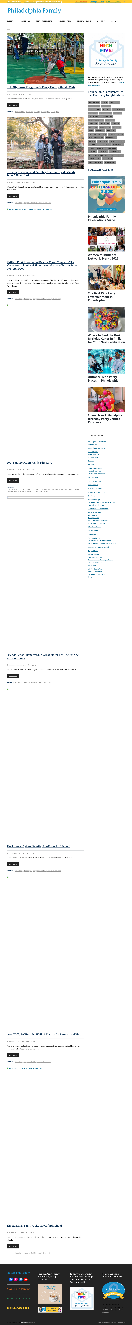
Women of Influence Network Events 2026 (103, 256)
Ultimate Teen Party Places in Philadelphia (103, 378)
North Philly (111, 137)
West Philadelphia (95, 162)
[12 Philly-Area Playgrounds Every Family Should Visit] (45, 58)
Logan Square (105, 127)
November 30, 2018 (15, 275)
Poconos (77, 489)
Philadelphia (45, 112)
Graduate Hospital (96, 120)
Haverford (29, 112)
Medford (51, 489)
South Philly (115, 151)
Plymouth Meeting (116, 141)
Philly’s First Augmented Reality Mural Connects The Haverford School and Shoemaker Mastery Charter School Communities (43, 265)
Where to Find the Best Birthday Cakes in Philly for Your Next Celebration (106, 338)
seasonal (92, 151)
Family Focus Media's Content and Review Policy (111, 1322)
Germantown (107, 116)
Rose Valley (22, 491)
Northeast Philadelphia (97, 134)
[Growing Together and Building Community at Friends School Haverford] (45, 143)
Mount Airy (100, 130)
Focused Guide (94, 116)
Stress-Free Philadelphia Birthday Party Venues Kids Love (105, 418)
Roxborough (111, 148)
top (121, 155)
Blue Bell (10, 489)
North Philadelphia (96, 137)
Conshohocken (94, 109)
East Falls (17, 489)
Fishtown (117, 113)
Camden (104, 102)
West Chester (43, 491)
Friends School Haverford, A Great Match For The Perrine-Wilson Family (43, 656)
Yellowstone (109, 162)
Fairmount (34, 489)
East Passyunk (118, 109)
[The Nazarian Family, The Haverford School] (45, 1144)
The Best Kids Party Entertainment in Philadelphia (102, 296)
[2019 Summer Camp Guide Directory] (45, 381)
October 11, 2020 (15, 182)
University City (32, 491)
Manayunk (116, 127)
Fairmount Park (105, 113)
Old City (37, 112)
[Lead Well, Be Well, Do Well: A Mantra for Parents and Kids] (45, 953)
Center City (114, 102)
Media (91, 130)
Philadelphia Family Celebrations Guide (102, 218)
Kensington (104, 123)
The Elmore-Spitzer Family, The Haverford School (38, 847)
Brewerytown (94, 102)
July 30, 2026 (13, 94)
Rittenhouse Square (96, 148)
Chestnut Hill (20, 112)
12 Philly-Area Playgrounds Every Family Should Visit (41, 88)
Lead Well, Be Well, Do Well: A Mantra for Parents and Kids (44, 1035)
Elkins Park (26, 489)
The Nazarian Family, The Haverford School (34, 1226)
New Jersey (59, 489)
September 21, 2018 (15, 665)
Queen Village (12, 491)
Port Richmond (104, 144)
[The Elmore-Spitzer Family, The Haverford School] (45, 765)
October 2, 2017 (14, 1232)
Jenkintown (93, 123)
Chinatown (106, 106)
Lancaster (115, 123)
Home (8, 29)
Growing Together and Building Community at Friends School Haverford (41, 174)
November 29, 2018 (15, 469)
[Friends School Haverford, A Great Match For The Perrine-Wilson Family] (45, 573)
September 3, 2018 (15, 853)
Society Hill (55, 112)
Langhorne (93, 127)
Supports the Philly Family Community (37, 203)
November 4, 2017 (15, 1041)
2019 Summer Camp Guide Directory (29, 463)
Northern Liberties (116, 134)
